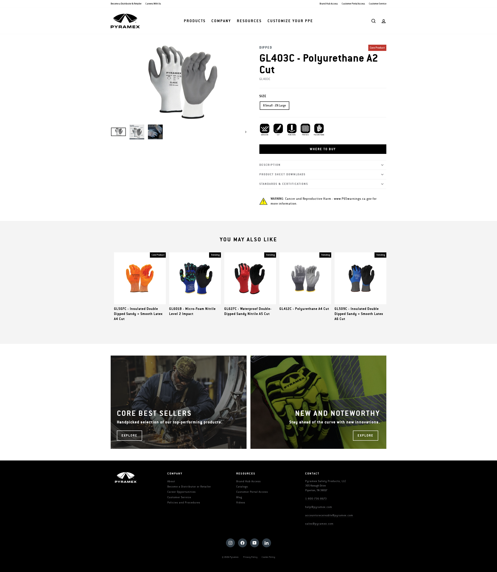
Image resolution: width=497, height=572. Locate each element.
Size (263, 96)
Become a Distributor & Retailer (126, 3)
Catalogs (242, 486)
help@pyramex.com (318, 507)
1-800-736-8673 (316, 498)
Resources (249, 21)
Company (221, 21)
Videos (240, 502)
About (171, 481)
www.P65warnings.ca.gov (353, 199)
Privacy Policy (250, 557)
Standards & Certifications (283, 184)
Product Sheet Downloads (282, 174)
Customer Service (377, 3)
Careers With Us (153, 3)
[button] (322, 149)
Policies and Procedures (183, 502)
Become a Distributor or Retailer (189, 486)
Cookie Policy (268, 557)
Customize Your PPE (290, 21)
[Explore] (179, 402)
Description (270, 165)
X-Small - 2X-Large (274, 105)
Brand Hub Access (329, 3)
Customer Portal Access (353, 3)
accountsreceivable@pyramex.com (329, 515)
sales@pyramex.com (319, 523)
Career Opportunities (181, 492)
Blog (239, 497)
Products (195, 21)
